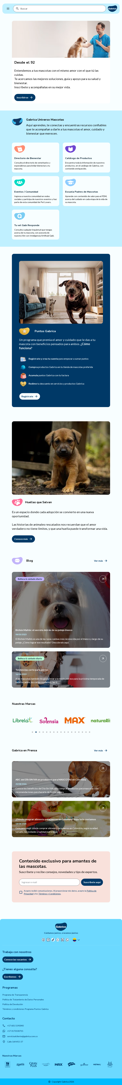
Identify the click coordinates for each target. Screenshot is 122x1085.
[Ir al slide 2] (36, 732)
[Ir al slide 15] (82, 732)
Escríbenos (10, 976)
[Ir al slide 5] (46, 732)
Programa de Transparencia (15, 994)
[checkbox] (20, 892)
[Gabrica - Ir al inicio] (112, 8)
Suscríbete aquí (92, 882)
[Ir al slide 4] (43, 732)
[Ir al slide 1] (32, 732)
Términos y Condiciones (49, 893)
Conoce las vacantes (15, 959)
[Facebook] (43, 940)
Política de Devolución (12, 1004)
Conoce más (21, 538)
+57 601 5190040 (15, 1025)
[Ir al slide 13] (75, 732)
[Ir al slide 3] (39, 732)
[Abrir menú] (8, 8)
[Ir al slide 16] (86, 732)
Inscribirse (22, 97)
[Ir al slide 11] (68, 732)
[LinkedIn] (62, 940)
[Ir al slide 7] (53, 732)
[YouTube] (58, 940)
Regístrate (27, 396)
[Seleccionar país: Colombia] (76, 940)
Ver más (98, 560)
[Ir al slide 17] (89, 732)
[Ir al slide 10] (64, 732)
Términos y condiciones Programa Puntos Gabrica (25, 1009)
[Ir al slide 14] (78, 732)
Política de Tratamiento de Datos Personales (23, 999)
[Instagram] (48, 940)
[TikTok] (53, 940)
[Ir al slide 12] (71, 732)
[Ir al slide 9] (61, 732)
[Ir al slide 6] (50, 732)
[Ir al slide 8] (57, 732)
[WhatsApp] (67, 940)
